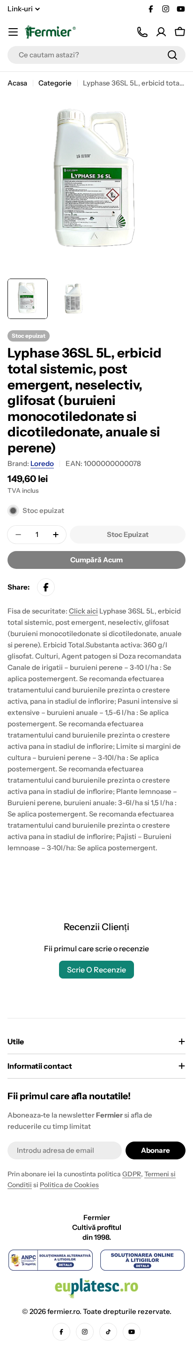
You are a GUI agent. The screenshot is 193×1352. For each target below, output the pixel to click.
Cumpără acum (96, 559)
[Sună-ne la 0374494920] (142, 32)
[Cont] (161, 32)
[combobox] (96, 55)
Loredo (42, 463)
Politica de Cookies (69, 1185)
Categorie (55, 82)
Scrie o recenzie (96, 969)
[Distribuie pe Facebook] (46, 587)
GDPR (131, 1174)
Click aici (83, 610)
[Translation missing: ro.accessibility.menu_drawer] (13, 32)
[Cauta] (172, 55)
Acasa (17, 82)
